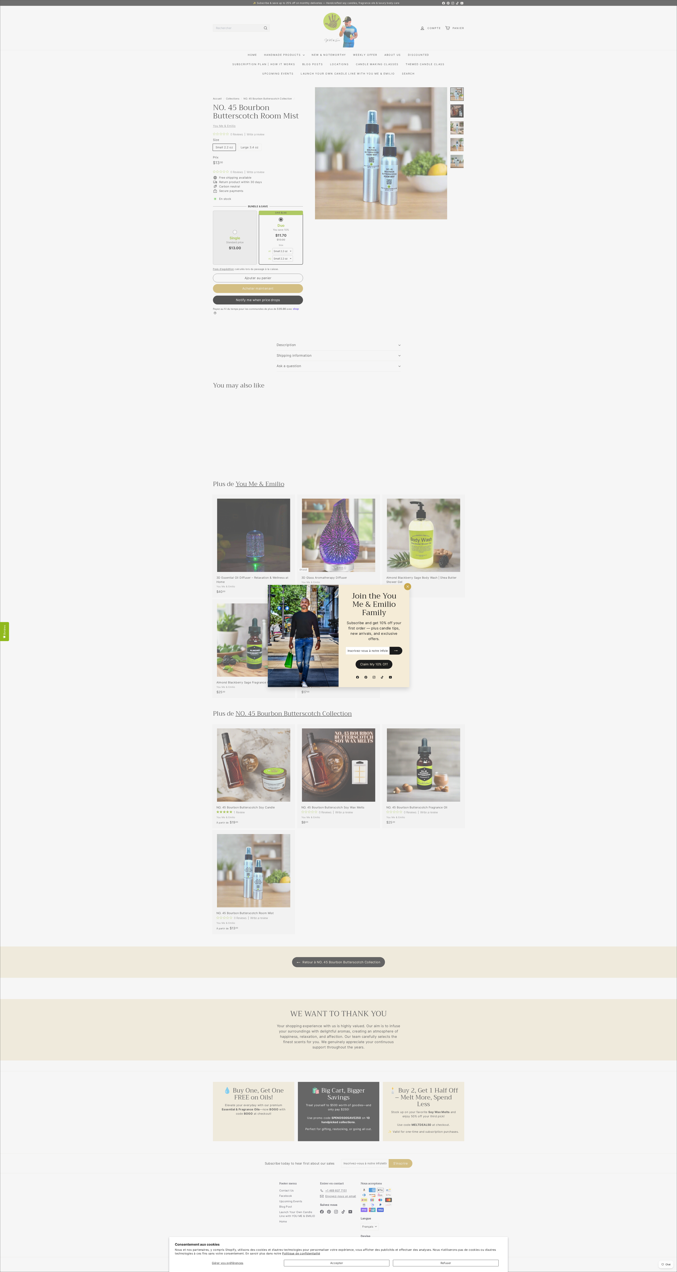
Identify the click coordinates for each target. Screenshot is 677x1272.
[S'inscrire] (396, 651)
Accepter (336, 1263)
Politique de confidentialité (301, 1253)
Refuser (446, 1263)
